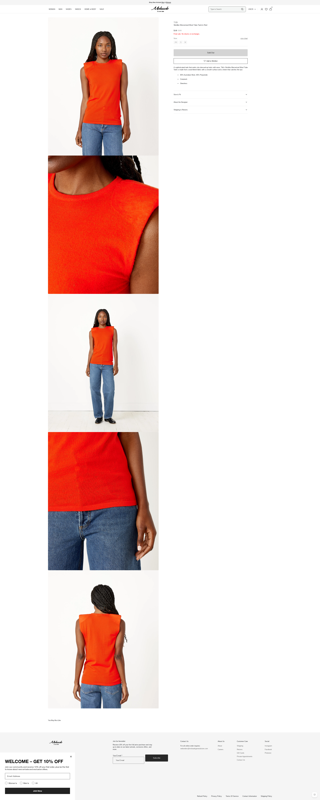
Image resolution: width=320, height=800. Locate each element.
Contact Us (241, 760)
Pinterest (268, 753)
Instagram (268, 746)
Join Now (37, 791)
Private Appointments (244, 756)
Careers (220, 749)
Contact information (249, 796)
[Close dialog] (70, 756)
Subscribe (156, 758)
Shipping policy (266, 796)
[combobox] (225, 9)
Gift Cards (240, 753)
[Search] (242, 9)
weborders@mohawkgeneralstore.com (192, 749)
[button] (261, 9)
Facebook (268, 749)
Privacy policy (216, 796)
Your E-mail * (117, 756)
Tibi (176, 22)
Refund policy (202, 796)
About (220, 746)
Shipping (240, 746)
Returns (239, 749)
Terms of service (232, 796)
